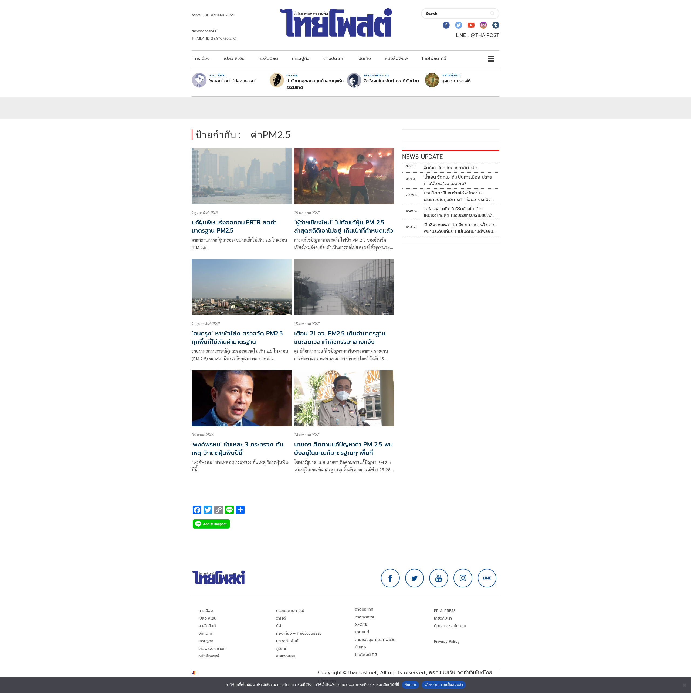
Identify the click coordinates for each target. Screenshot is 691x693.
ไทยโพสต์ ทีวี (434, 58)
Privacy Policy (447, 641)
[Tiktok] (496, 25)
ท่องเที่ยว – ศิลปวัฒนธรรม (299, 633)
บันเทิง (364, 58)
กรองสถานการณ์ (290, 611)
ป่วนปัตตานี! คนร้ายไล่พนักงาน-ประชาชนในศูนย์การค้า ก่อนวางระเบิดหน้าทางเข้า (458, 196)
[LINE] (487, 578)
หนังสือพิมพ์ (396, 58)
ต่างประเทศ (333, 58)
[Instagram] (483, 25)
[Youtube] (471, 25)
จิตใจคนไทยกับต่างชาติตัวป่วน (391, 81)
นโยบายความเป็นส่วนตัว (443, 684)
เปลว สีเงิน (234, 58)
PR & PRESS (445, 611)
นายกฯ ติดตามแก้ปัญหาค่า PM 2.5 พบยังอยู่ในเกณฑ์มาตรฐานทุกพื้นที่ (343, 448)
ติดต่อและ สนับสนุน (450, 626)
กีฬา (279, 626)
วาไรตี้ (281, 618)
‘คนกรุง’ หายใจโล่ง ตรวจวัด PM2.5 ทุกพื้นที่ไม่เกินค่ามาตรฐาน (237, 337)
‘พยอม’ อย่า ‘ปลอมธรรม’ (232, 81)
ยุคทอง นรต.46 (456, 81)
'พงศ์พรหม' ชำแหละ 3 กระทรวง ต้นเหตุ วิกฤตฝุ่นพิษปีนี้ (237, 448)
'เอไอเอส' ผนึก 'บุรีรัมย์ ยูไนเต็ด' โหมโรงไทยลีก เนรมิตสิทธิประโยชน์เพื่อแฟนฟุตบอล (459, 212)
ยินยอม (410, 684)
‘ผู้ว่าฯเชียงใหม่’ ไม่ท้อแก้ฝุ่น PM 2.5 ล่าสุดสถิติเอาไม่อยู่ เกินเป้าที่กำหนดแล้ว (344, 226)
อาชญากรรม (365, 617)
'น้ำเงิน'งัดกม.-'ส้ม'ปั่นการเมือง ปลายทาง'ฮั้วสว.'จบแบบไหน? (458, 180)
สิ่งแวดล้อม (285, 656)
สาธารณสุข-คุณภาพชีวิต (375, 639)
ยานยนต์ (362, 632)
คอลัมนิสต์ (268, 58)
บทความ (205, 633)
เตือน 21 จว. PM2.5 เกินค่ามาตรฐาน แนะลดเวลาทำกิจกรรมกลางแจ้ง (339, 337)
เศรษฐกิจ (300, 58)
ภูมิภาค (282, 648)
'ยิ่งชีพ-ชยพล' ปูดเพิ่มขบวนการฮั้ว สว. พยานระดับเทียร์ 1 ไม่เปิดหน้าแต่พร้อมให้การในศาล (459, 228)
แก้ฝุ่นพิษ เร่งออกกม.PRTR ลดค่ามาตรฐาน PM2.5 (234, 226)
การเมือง (201, 58)
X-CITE (361, 624)
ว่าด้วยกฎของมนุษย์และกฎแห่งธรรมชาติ (315, 84)
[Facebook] (446, 25)
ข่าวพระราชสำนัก (212, 648)
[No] (684, 685)
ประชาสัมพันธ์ (287, 641)
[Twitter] (458, 25)
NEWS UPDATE (422, 156)
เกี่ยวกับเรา (443, 618)
